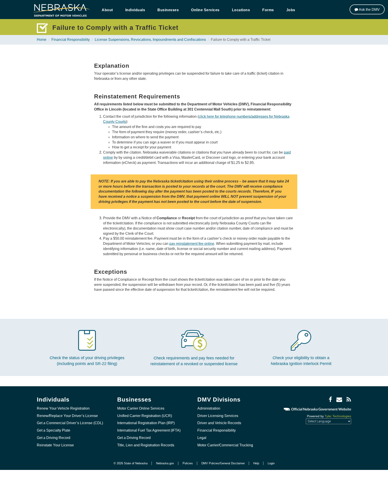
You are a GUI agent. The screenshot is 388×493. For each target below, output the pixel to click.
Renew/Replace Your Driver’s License (67, 416)
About (107, 10)
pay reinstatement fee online (191, 243)
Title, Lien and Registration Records (145, 445)
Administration (208, 408)
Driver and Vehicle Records (219, 423)
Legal (201, 438)
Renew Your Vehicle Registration (63, 408)
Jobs (290, 10)
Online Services (205, 10)
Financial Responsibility (70, 39)
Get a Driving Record (53, 438)
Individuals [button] (135, 10)
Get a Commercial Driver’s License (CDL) (70, 423)
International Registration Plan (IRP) (146, 423)
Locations (241, 10)
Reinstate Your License (55, 445)
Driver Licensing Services (217, 416)
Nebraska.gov (165, 463)
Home (41, 39)
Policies (188, 463)
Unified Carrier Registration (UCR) (144, 416)
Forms (268, 10)
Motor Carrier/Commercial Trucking (225, 445)
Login (271, 463)
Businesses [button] (168, 10)
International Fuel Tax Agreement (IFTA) (149, 430)
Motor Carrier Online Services (140, 408)
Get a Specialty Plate (53, 430)
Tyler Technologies (338, 416)
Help (256, 463)
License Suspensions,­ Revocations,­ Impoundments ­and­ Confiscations (150, 39)
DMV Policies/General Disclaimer (223, 463)
